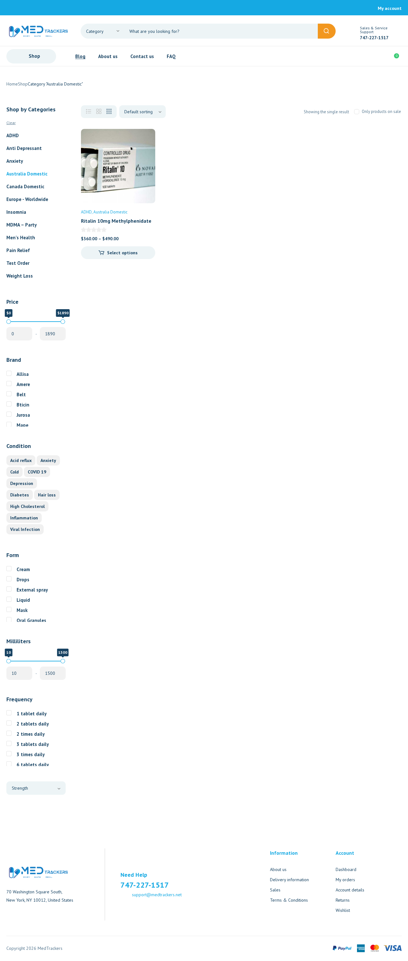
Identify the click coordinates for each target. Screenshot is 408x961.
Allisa (23, 374)
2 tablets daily (33, 724)
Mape (22, 425)
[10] (8, 661)
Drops (23, 580)
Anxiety (14, 161)
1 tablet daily (32, 714)
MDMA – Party (21, 225)
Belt (21, 394)
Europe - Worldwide (27, 199)
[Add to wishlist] (145, 139)
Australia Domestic (26, 174)
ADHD (12, 135)
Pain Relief (18, 250)
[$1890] (63, 321)
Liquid (23, 600)
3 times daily (31, 754)
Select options (122, 253)
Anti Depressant (24, 148)
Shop (23, 84)
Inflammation (24, 518)
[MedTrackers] (38, 30)
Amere (23, 384)
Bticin (23, 405)
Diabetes (19, 495)
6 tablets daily (33, 765)
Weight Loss (19, 276)
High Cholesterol (27, 506)
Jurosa (23, 415)
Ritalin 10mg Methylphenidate (116, 221)
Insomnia (16, 212)
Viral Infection (25, 529)
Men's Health (20, 238)
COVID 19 (37, 472)
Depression (21, 483)
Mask (22, 610)
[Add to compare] (145, 152)
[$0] (8, 321)
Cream (23, 569)
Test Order (17, 263)
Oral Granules (31, 620)
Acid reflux (21, 460)
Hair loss (47, 495)
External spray (32, 590)
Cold (14, 472)
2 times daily (31, 734)
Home (12, 84)
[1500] (63, 661)
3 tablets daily (33, 744)
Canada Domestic (25, 186)
